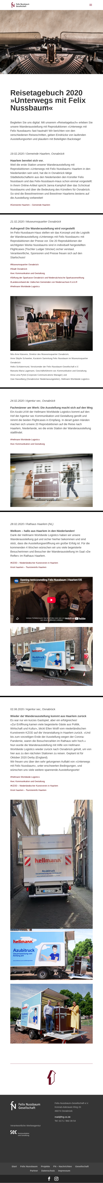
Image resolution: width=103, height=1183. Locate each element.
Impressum (64, 1170)
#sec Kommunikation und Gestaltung (27, 273)
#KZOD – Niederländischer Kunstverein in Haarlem (34, 563)
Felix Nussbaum (29, 1166)
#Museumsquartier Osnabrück (24, 264)
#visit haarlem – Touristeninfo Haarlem (28, 567)
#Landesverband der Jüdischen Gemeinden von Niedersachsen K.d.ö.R (43, 282)
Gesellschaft (82, 1166)
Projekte (45, 1166)
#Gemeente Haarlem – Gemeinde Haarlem (30, 205)
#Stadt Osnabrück (18, 269)
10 (61, 679)
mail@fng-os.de (62, 1117)
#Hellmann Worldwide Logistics (25, 286)
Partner (34, 1170)
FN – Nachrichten (62, 1166)
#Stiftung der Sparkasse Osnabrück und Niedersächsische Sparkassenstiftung (47, 278)
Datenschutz (48, 1170)
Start (14, 1166)
